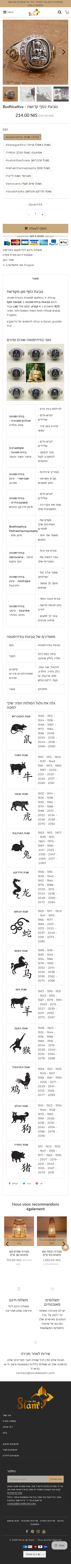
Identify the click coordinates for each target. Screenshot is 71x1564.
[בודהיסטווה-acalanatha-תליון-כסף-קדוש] (21, 1094)
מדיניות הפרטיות (29, 1520)
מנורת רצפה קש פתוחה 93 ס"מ (52, 1253)
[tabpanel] (10, 94)
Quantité (36, 204)
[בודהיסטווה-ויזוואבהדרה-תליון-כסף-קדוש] (21, 899)
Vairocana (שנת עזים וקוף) (24, 183)
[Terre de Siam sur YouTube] (43, 1532)
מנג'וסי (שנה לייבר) (18, 176)
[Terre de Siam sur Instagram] (38, 1532)
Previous (7, 51)
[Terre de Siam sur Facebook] (27, 1532)
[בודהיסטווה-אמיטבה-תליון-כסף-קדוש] (21, 1133)
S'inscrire (56, 1479)
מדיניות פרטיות (14, 1493)
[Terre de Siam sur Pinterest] (33, 1532)
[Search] (59, 12)
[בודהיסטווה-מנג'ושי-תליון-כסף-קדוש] (21, 860)
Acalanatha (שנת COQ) (22, 137)
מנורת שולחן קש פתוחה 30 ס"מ (19, 1253)
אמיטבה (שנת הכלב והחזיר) (24, 152)
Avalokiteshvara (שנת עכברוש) (28, 160)
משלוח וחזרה (9, 1421)
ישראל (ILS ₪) (33, 1554)
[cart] (67, 12)
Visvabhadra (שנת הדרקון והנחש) (29, 191)
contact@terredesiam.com (21, 1503)
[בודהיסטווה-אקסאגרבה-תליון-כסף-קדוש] (21, 782)
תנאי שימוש (13, 1520)
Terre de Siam (26, 1540)
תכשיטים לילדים (11, 1455)
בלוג (5, 1432)
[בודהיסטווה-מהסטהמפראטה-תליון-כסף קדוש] (21, 978)
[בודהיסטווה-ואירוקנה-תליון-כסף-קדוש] (21, 1017)
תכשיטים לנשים (11, 1444)
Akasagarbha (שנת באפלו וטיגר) (28, 145)
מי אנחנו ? (8, 1426)
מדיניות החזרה (47, 1520)
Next (64, 51)
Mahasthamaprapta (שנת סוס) (28, 168)
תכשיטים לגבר (10, 1449)
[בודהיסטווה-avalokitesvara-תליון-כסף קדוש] (21, 743)
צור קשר (7, 1415)
